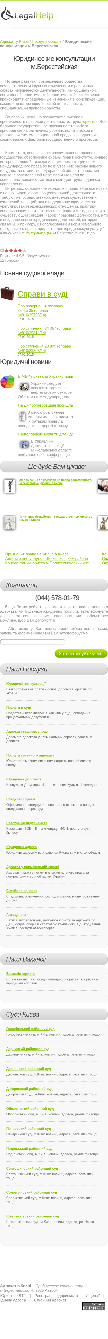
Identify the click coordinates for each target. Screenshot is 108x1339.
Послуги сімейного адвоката (30, 755)
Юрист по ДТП (13, 1295)
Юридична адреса (21, 847)
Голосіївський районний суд (30, 1029)
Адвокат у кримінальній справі (32, 867)
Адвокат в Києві (15, 1286)
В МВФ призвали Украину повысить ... (45, 376)
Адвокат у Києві (14, 41)
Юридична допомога (23, 779)
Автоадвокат (17, 915)
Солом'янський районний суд (31, 1192)
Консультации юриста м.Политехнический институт (52, 563)
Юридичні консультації (26, 684)
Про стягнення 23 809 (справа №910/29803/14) (44, 348)
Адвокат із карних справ (27, 731)
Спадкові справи (20, 799)
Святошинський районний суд (32, 1168)
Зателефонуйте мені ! (81, 653)
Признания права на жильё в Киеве (37, 554)
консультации (39, 233)
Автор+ (51, 1290)
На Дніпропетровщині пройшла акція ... (45, 405)
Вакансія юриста (20, 974)
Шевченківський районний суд (32, 1216)
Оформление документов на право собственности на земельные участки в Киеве (56, 481)
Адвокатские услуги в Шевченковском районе (46, 558)
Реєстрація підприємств (26, 823)
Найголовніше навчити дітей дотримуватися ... (45, 434)
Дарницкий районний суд (27, 1049)
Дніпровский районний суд (29, 1089)
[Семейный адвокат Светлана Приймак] (93, 1304)
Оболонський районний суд (30, 1109)
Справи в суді (43, 294)
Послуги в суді (18, 708)
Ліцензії (93, 1295)
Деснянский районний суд (28, 1069)
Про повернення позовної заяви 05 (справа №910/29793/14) (40, 310)
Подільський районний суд (29, 1149)
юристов (90, 121)
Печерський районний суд (28, 1129)
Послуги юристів (47, 41)
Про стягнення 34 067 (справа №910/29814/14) (44, 330)
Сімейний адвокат (21, 891)
